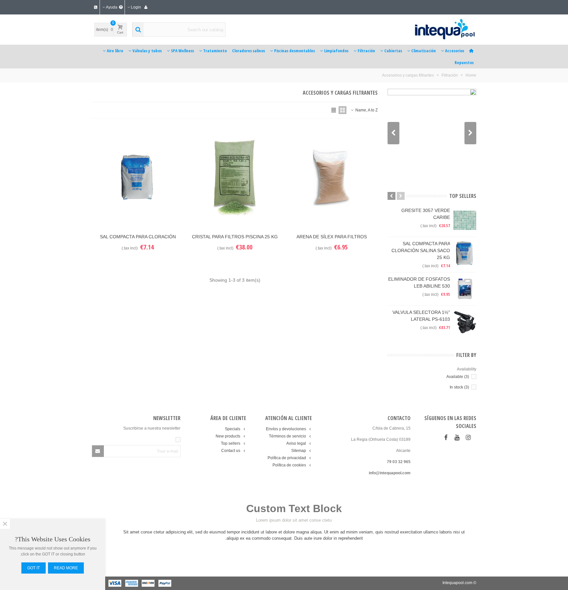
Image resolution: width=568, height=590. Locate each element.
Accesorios (454, 51)
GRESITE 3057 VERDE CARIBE (425, 214)
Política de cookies (289, 465)
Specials (232, 429)
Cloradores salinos (248, 51)
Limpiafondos (336, 51)
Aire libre (115, 51)
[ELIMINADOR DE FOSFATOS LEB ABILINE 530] (464, 289)
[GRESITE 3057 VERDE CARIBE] (464, 220)
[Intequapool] (432, 29)
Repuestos (464, 62)
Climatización (423, 51)
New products (228, 436)
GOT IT (33, 568)
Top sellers (462, 196)
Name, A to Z (366, 110)
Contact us (230, 450)
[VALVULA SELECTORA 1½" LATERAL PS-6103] (464, 322)
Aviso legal (296, 443)
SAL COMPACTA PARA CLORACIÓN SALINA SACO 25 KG (420, 250)
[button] (393, 133)
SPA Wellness (182, 51)
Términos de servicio (287, 436)
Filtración (366, 51)
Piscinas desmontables (294, 51)
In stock (459, 387)
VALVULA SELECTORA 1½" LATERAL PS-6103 (421, 316)
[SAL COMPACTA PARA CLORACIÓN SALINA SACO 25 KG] (464, 253)
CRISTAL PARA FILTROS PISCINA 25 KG (235, 236)
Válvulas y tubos (147, 51)
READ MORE (66, 568)
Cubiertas (393, 51)
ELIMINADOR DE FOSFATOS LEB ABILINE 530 (419, 282)
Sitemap (298, 450)
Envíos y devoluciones (286, 429)
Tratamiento (215, 51)
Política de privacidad (287, 458)
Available (457, 376)
